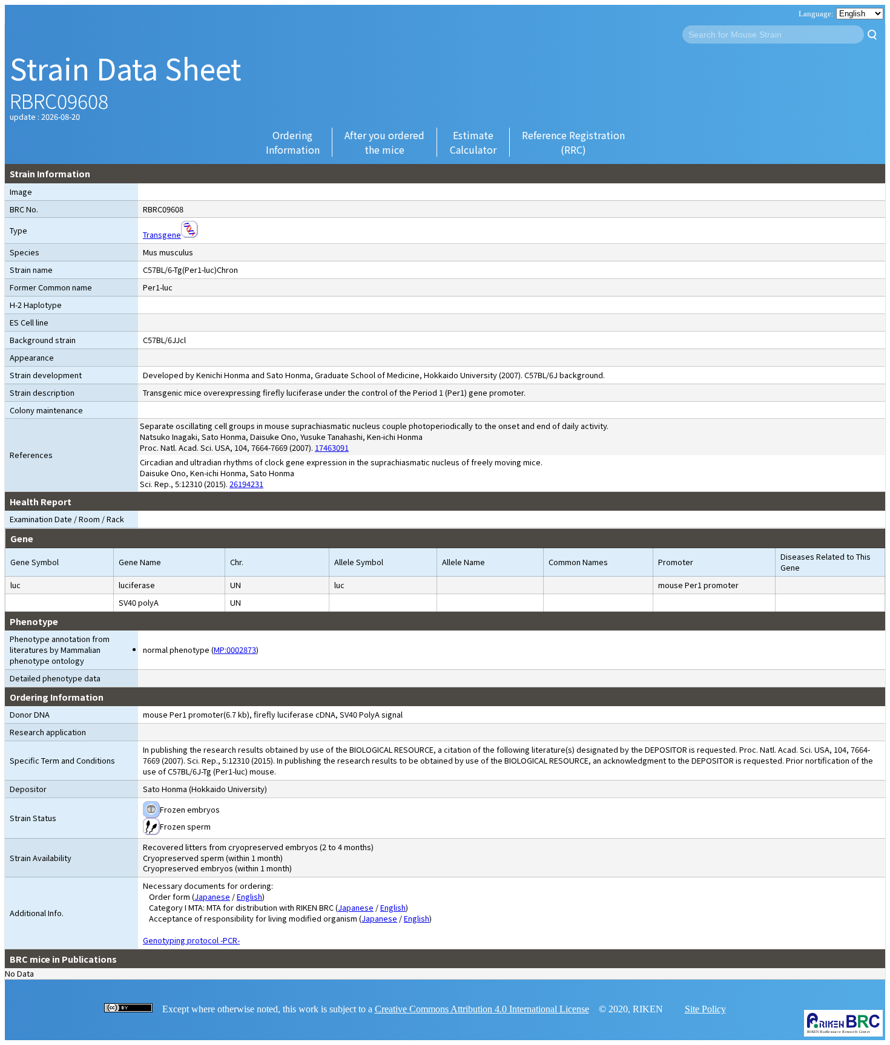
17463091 (332, 447)
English (249, 896)
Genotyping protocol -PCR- (191, 940)
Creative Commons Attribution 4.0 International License (482, 1009)
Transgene (162, 234)
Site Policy (705, 1009)
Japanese (212, 896)
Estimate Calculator (473, 142)
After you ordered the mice (384, 142)
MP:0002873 (235, 649)
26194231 (246, 484)
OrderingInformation (293, 142)
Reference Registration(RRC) (573, 142)
